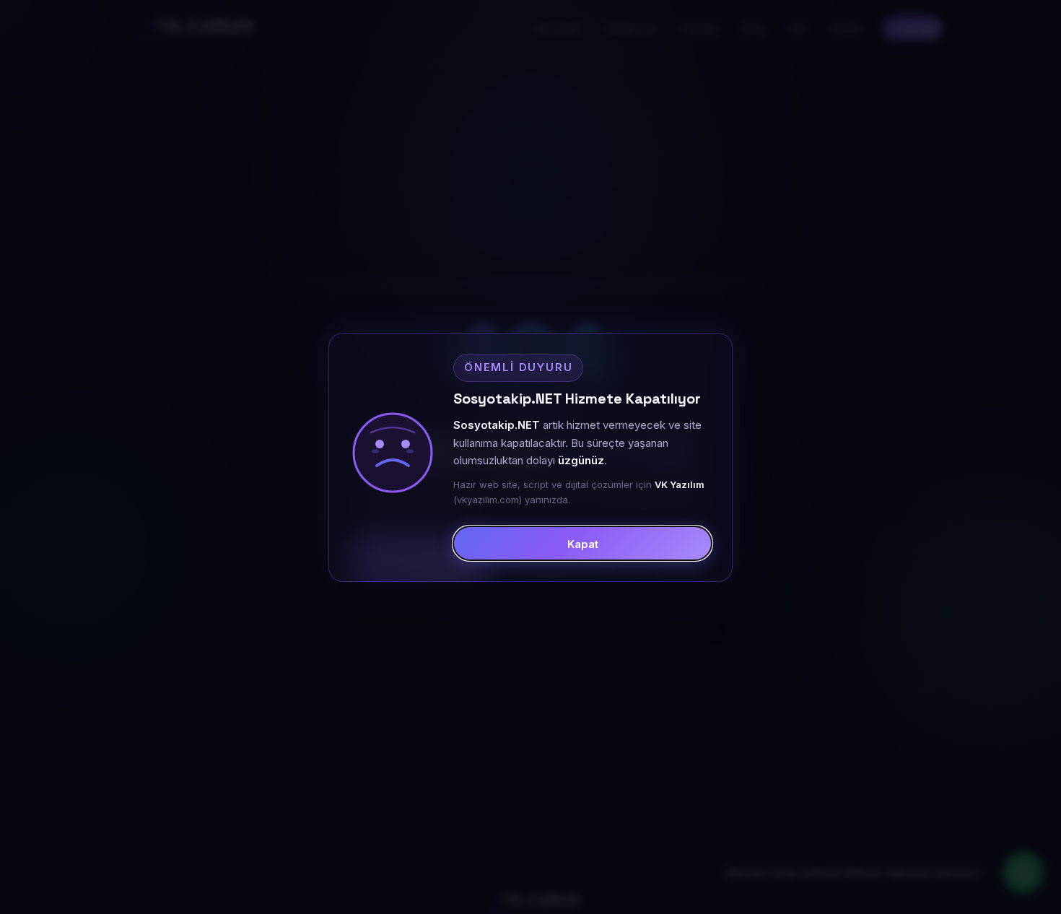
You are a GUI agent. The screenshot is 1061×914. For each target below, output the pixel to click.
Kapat (582, 543)
